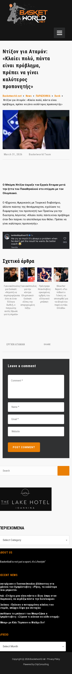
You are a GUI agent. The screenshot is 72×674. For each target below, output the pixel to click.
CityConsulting (42, 664)
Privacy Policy (53, 659)
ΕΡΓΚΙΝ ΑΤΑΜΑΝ (15, 344)
